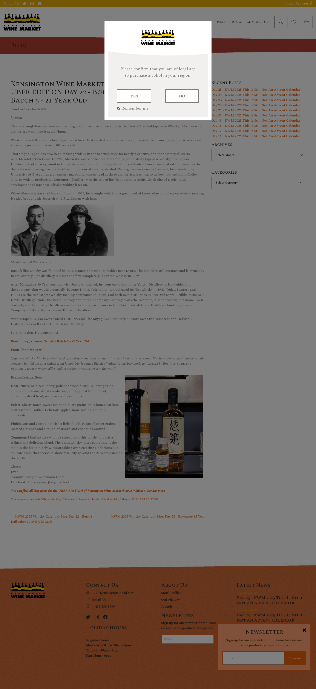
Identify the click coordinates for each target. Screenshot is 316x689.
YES (134, 96)
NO (182, 96)
